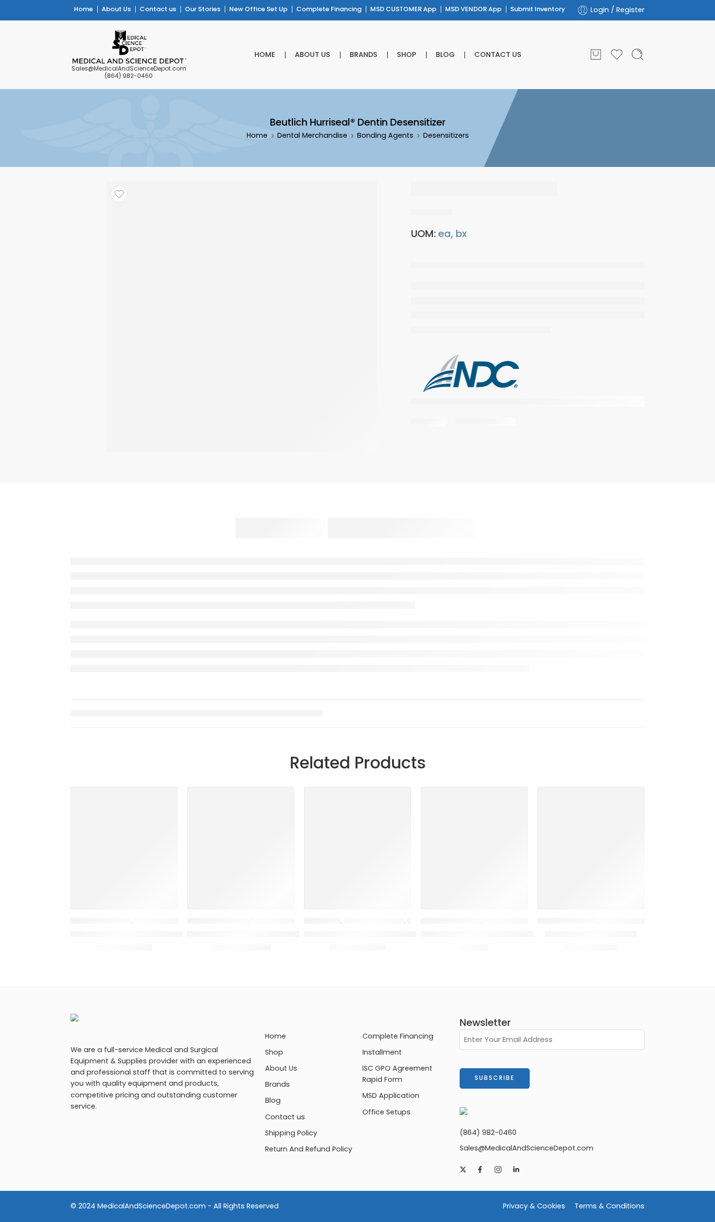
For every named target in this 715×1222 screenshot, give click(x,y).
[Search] (637, 54)
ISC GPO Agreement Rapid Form (397, 1073)
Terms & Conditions (609, 1206)
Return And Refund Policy (308, 1149)
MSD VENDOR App (473, 9)
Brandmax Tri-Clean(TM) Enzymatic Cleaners (278, 934)
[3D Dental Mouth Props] (591, 840)
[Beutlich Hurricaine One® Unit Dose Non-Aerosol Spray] (357, 840)
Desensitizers (446, 135)
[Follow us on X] (463, 1169)
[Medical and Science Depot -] (129, 47)
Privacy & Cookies (534, 1206)
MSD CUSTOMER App (403, 9)
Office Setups (386, 1112)
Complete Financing (328, 9)
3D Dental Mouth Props (591, 934)
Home (83, 9)
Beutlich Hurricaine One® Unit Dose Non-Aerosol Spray (412, 934)
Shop (406, 54)
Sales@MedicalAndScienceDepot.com (129, 68)
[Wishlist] (119, 194)
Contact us (158, 9)
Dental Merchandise (312, 135)
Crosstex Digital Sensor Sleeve (482, 934)
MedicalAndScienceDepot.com (151, 1206)
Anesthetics (322, 921)
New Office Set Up (258, 9)
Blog (445, 54)
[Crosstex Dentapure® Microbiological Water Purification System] (124, 840)
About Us (116, 9)
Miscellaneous (623, 921)
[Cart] (596, 54)
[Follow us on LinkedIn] (516, 1169)
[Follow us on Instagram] (498, 1169)
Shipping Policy (291, 1133)
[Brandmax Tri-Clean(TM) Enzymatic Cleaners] (241, 840)
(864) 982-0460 (129, 75)
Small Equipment (275, 921)
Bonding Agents (385, 135)
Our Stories (202, 9)
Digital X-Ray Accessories (523, 921)
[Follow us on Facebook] (480, 1169)
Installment (382, 1052)
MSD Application (390, 1095)
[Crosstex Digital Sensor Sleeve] (474, 840)
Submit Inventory (537, 9)
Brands (363, 54)
